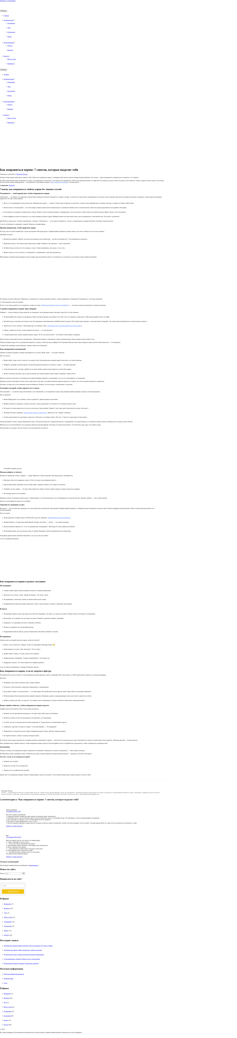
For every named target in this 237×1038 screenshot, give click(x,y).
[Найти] (23, 873)
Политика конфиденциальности (14, 974)
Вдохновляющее (9, 42)
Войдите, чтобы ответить (14, 826)
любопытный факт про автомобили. (59, 517)
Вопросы (10, 50)
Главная (6, 15)
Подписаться (13, 891)
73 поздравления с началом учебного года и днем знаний (22, 959)
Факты (9, 36)
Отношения (11, 23)
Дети (9, 28)
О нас (5, 983)
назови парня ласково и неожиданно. (35, 412)
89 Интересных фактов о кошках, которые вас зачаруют (21, 963)
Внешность (11, 63)
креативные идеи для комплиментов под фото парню (64, 326)
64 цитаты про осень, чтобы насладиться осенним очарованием (24, 954)
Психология (11, 32)
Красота (6, 56)
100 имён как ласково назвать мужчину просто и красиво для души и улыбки (28, 945)
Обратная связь (8, 978)
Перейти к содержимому (8, 1)
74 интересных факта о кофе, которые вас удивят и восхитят (23, 950)
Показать (12, 185)
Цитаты (9, 45)
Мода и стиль (11, 59)
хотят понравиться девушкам (59, 182)
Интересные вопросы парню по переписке (55, 305)
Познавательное (9, 20)
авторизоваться (33, 865)
